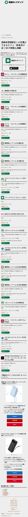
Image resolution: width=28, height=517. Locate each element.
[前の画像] (7, 394)
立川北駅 (5, 492)
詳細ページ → (5, 85)
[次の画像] (20, 394)
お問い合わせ (17, 513)
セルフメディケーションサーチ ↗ (14, 511)
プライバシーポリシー (10, 513)
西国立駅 (5, 494)
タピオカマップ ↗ (14, 507)
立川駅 (4, 490)
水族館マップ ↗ (14, 509)
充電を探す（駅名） (14, 502)
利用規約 (2, 513)
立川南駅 (5, 489)
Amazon (15, 416)
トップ (2, 35)
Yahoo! (14, 424)
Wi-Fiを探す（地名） (14, 503)
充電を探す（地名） (14, 500)
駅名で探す (8, 35)
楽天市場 (15, 420)
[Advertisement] (14, 19)
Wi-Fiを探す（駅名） (14, 505)
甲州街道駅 (5, 493)
